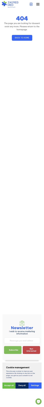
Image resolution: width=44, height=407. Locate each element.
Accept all (9, 385)
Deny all (22, 385)
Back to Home (22, 38)
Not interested (31, 350)
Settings (35, 385)
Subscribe (13, 350)
